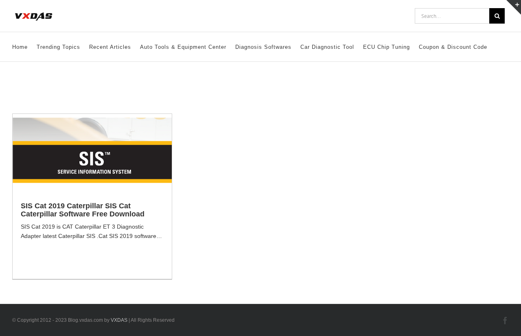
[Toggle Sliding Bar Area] (513, 7)
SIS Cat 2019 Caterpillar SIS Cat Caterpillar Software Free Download (82, 210)
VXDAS (119, 320)
